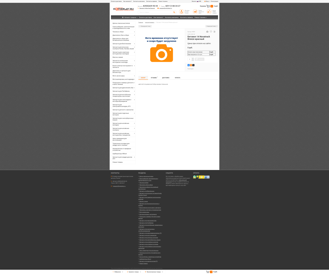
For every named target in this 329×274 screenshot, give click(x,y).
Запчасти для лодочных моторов (121, 114)
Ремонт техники (163, 1)
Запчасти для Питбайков (121, 91)
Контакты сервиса (151, 1)
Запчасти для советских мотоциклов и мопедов (121, 53)
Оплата (177, 78)
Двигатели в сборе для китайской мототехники (121, 39)
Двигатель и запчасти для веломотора (121, 71)
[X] (193, 65)
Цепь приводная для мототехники (120, 139)
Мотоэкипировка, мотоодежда (123, 79)
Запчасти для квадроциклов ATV (122, 158)
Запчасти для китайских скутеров (121, 129)
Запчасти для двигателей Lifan (123, 88)
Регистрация (214, 1)
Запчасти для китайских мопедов (121, 124)
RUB (196, 1)
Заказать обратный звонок (147, 8)
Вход (207, 1)
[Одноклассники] (191, 65)
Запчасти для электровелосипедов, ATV (122, 105)
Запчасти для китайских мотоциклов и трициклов (121, 134)
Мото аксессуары (119, 76)
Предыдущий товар (145, 26)
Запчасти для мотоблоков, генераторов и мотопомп (122, 95)
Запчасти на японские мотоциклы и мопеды (120, 61)
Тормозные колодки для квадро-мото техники (121, 144)
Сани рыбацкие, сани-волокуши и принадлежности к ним (123, 27)
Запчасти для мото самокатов (123, 110)
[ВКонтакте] (189, 65)
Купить (201, 59)
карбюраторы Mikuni (120, 153)
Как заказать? (127, 1)
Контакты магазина (139, 1)
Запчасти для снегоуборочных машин (123, 119)
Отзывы (154, 77)
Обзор (143, 78)
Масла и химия (118, 57)
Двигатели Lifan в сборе (121, 35)
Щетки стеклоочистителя (121, 23)
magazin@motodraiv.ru (165, 8)
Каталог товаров (130, 17)
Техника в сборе (118, 32)
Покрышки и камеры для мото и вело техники (123, 83)
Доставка (165, 78)
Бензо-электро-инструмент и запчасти (123, 66)
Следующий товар (211, 26)
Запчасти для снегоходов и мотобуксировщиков (122, 100)
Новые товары (118, 162)
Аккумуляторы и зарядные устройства (122, 149)
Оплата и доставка (116, 1)
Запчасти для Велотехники (122, 43)
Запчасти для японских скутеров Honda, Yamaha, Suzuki (123, 48)
